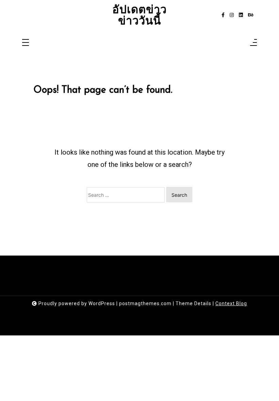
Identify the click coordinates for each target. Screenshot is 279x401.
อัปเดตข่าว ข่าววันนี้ (139, 15)
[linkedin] (241, 15)
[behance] (250, 15)
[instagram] (232, 15)
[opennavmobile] (253, 43)
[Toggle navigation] (25, 43)
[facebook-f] (223, 15)
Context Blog (231, 303)
